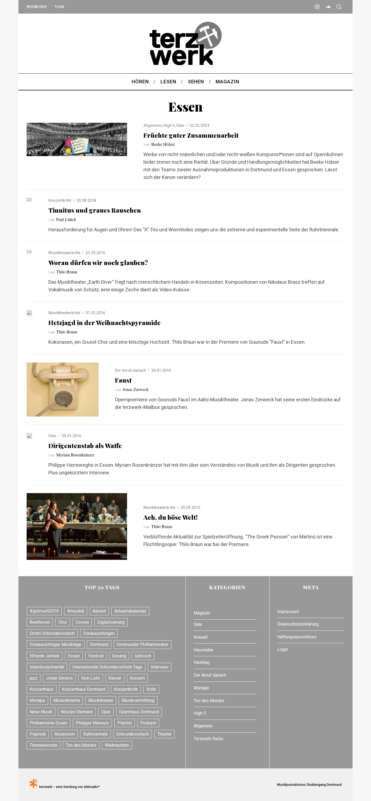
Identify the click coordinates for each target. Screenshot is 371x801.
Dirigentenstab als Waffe (85, 445)
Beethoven (40, 622)
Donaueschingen (99, 633)
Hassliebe (203, 649)
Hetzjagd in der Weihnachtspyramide (104, 322)
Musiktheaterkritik (64, 253)
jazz (33, 678)
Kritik (151, 689)
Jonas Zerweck (136, 389)
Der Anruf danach (130, 370)
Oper (106, 711)
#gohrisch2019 (44, 611)
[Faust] (63, 389)
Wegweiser (36, 7)
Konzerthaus (42, 689)
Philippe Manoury (92, 723)
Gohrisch (143, 655)
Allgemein (152, 125)
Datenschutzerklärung (298, 624)
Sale (180, 125)
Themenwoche (43, 745)
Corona (82, 622)
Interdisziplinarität (47, 667)
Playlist (124, 723)
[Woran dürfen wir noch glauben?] (29, 251)
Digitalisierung (111, 622)
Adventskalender (130, 611)
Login (282, 649)
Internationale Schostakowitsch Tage (107, 667)
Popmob (38, 734)
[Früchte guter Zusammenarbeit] (77, 139)
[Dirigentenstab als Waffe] (29, 436)
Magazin (202, 613)
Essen (74, 655)
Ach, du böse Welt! (170, 517)
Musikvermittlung (138, 700)
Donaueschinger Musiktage (55, 644)
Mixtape (37, 700)
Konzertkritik (59, 200)
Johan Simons (59, 678)
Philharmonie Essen (48, 723)
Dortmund (99, 644)
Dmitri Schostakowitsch (52, 633)
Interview (159, 667)
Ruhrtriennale (95, 734)
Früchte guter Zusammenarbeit (191, 135)
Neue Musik (41, 711)
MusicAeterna (67, 700)
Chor (62, 622)
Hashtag (201, 662)
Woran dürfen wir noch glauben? (98, 262)
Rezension (64, 734)
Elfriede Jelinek (44, 655)
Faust (123, 380)
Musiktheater (100, 700)
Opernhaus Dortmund (139, 711)
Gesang (119, 655)
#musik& (75, 611)
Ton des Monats (81, 745)
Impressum (288, 611)
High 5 (169, 125)
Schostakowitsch (132, 734)
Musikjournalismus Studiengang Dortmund (308, 785)
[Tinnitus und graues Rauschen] (29, 199)
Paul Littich (66, 219)
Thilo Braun (66, 272)
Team (59, 7)
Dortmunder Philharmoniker (142, 644)
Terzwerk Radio (208, 738)
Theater (164, 734)
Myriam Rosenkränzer (75, 455)
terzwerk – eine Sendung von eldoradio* (68, 787)
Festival (95, 655)
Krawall (200, 637)
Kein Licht (90, 678)
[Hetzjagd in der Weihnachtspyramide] (29, 313)
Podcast (148, 723)
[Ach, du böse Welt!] (77, 526)
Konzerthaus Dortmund (83, 689)
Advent (99, 611)
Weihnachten (117, 745)
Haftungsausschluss (296, 636)
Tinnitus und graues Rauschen (94, 210)
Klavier (114, 678)
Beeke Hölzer (163, 144)
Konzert (137, 678)
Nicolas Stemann (77, 711)
